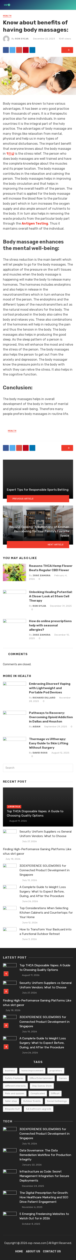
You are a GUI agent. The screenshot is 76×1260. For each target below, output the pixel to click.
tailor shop (11, 1101)
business (10, 1070)
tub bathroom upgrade (38, 1109)
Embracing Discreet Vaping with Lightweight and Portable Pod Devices (49, 688)
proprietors (55, 1070)
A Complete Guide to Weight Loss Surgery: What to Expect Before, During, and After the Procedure (42, 891)
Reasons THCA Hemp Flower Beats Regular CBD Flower (50, 568)
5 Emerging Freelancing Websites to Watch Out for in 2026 (44, 1216)
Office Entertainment (41, 1078)
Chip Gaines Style (42, 1085)
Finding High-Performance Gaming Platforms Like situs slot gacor (37, 851)
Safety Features (14, 1078)
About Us (33, 1251)
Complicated (38, 1093)
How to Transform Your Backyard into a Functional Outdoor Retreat (45, 932)
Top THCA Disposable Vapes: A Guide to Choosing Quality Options (35, 813)
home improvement (32, 1070)
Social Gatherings (57, 1101)
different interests (15, 1085)
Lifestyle (14, 807)
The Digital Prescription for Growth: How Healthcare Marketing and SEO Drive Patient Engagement (43, 1197)
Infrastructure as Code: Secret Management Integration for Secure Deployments (44, 1176)
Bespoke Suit (12, 1109)
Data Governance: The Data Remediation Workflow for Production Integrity (45, 1155)
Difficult (55, 1093)
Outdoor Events (32, 1101)
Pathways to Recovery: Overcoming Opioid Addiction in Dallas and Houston (51, 717)
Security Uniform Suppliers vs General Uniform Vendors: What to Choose (45, 834)
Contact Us (52, 1251)
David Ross (40, 752)
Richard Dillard (44, 697)
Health (7, 16)
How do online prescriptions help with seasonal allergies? (50, 625)
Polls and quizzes (14, 1093)
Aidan (36, 726)
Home (19, 1251)
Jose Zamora (41, 575)
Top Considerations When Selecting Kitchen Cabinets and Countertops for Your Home (46, 912)
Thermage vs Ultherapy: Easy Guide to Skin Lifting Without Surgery (48, 743)
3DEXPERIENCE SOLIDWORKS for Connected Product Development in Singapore (44, 870)
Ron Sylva (22, 38)
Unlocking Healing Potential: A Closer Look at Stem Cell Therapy (50, 596)
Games (63, 1078)
